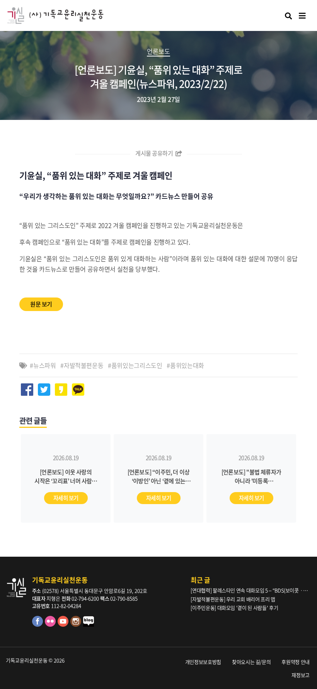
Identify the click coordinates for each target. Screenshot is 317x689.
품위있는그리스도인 (136, 365)
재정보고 (300, 675)
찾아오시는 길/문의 (251, 661)
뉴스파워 (44, 365)
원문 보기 (41, 304)
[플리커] (51, 624)
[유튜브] (64, 624)
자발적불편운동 (84, 365)
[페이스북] (38, 624)
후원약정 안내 (295, 661)
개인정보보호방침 (203, 661)
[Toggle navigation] (302, 16)
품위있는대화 (187, 365)
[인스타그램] (76, 624)
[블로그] (89, 624)
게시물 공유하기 (154, 153)
